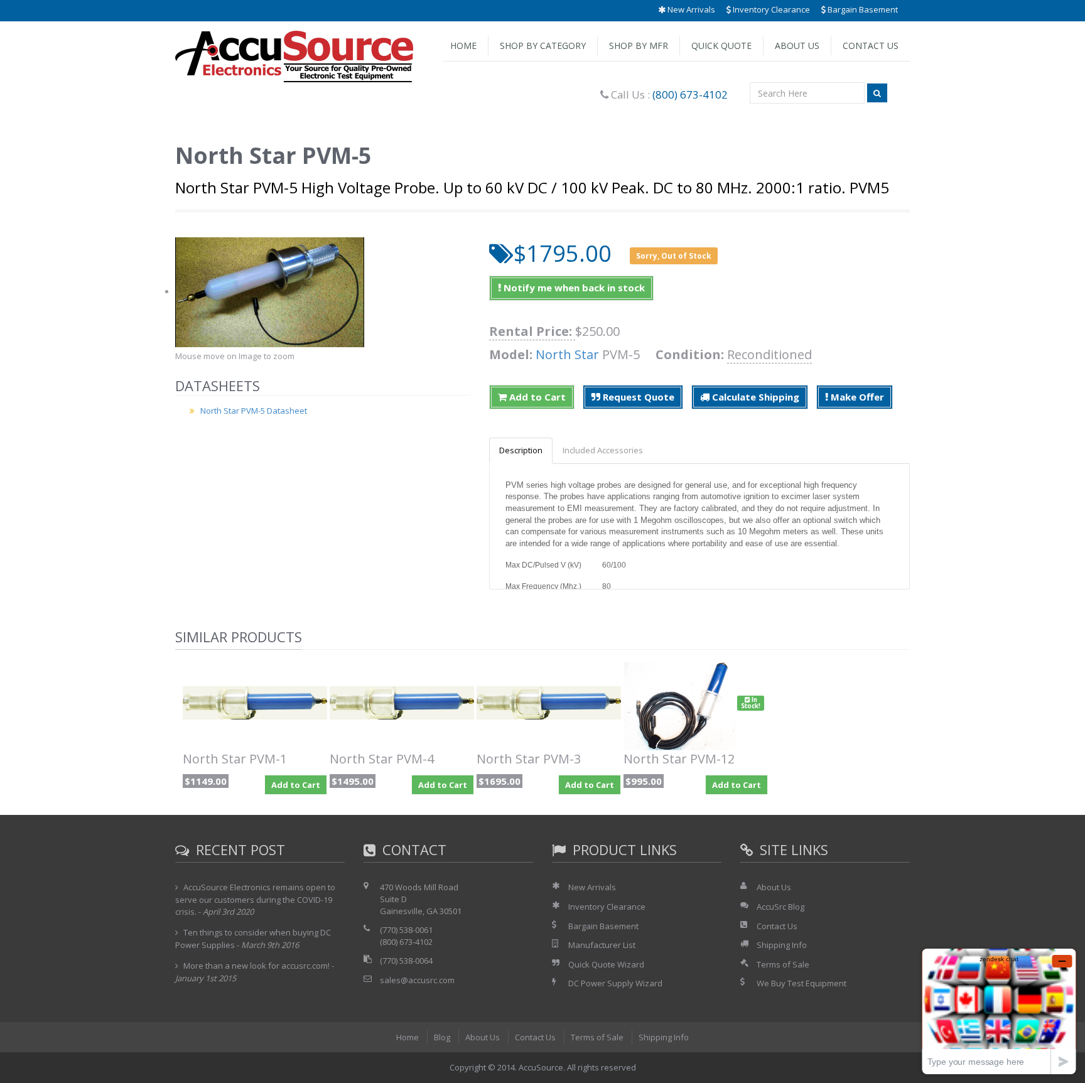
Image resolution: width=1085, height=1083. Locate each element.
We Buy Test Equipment (801, 983)
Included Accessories (603, 450)
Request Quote (637, 397)
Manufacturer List (601, 945)
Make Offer (856, 397)
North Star (567, 354)
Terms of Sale (783, 964)
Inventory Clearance (770, 9)
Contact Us (871, 45)
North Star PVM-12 (679, 758)
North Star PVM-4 (382, 758)
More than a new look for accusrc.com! (256, 965)
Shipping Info (782, 945)
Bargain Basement (862, 9)
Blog (442, 1037)
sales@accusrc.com (417, 980)
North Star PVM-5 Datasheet (253, 410)
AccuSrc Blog (780, 906)
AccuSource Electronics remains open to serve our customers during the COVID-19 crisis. (255, 899)
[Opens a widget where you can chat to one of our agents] (999, 1011)
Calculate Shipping (754, 397)
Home (463, 45)
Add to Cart (536, 397)
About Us (797, 45)
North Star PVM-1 (235, 758)
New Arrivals (690, 9)
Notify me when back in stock (573, 287)
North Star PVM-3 (529, 758)
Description (520, 450)
